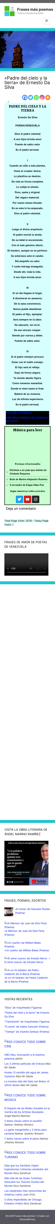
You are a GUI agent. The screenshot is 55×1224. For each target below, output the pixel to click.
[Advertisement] (27, 702)
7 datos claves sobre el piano (21, 1138)
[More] (47, 97)
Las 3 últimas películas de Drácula (24, 1063)
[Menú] (47, 20)
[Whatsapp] (36, 97)
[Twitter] (30, 97)
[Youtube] (27, 499)
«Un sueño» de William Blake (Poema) (26, 950)
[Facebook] (24, 97)
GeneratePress (27, 1219)
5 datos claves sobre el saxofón (23, 1120)
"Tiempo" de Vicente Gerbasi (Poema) (26, 1031)
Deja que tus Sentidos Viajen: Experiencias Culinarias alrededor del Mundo (26, 1169)
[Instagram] (42, 97)
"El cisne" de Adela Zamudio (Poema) (26, 1026)
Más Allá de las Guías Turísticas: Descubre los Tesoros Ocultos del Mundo (24, 1182)
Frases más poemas (35, 9)
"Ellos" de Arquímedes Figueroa (23, 1007)
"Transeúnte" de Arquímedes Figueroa (27, 1021)
